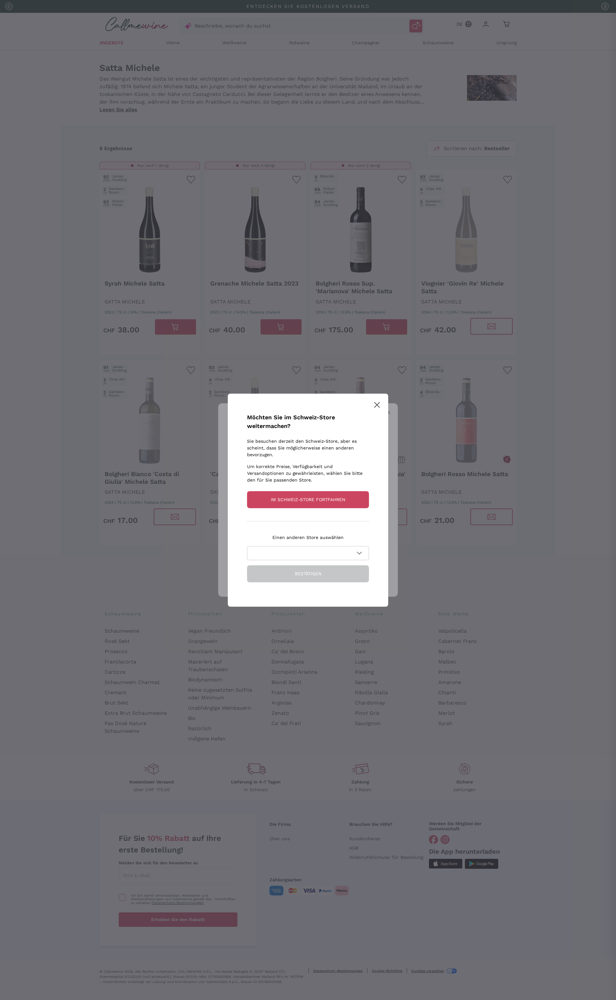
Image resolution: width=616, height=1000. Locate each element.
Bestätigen (308, 573)
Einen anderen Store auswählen (308, 537)
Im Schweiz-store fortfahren (308, 499)
